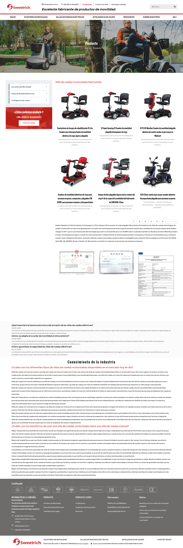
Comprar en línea (101, 4)
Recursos (79, 511)
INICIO (13, 17)
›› (174, 221)
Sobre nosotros (151, 17)
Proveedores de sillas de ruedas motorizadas (156, 225)
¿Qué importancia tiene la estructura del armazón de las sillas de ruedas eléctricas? (52, 325)
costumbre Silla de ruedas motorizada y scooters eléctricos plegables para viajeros (113, 238)
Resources (128, 17)
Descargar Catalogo (118, 4)
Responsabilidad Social (116, 511)
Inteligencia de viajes (104, 17)
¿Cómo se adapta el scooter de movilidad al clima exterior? (40, 336)
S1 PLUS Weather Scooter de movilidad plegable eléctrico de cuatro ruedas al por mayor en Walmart (157, 132)
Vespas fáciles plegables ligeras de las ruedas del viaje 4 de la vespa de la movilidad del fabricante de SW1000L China (116, 198)
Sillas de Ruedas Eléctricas (70, 17)
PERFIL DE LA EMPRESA (116, 503)
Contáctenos (87, 4)
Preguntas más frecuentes (85, 507)
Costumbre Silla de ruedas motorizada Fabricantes (122, 544)
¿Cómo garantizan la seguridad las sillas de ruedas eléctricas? (42, 347)
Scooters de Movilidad (36, 17)
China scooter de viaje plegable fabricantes (121, 225)
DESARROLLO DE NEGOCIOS (118, 507)
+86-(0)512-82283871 (29, 117)
